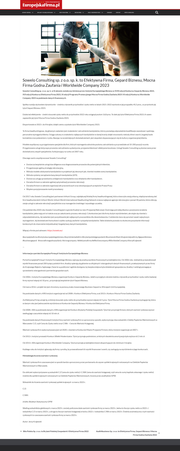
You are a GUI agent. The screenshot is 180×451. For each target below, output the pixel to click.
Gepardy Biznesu (26, 12)
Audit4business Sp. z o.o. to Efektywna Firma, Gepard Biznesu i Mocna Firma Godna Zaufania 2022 (126, 433)
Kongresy (109, 12)
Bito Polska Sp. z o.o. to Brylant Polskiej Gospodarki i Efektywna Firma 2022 (56, 431)
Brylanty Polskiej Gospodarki (45, 12)
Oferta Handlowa (129, 12)
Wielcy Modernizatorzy (94, 12)
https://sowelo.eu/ (55, 230)
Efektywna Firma (63, 12)
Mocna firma (78, 12)
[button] (32, 12)
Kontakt (118, 12)
